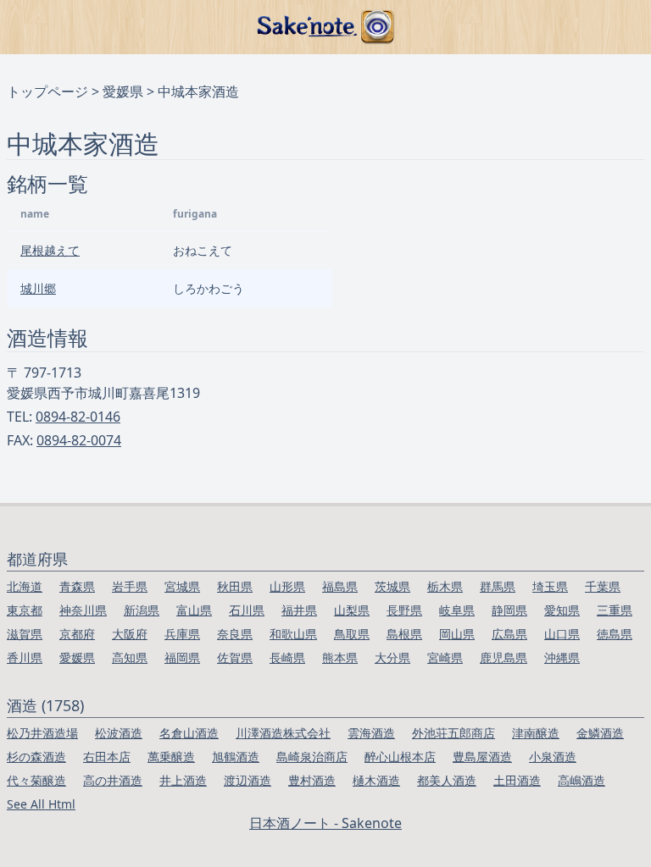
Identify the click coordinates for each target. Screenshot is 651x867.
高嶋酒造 (581, 780)
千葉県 (602, 586)
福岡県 (182, 657)
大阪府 (129, 634)
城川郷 (38, 288)
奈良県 (235, 634)
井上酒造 (183, 780)
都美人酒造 (446, 780)
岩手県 (129, 586)
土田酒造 (517, 780)
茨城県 (392, 586)
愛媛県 (123, 91)
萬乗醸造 (171, 756)
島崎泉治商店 (312, 756)
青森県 (77, 586)
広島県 (509, 634)
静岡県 (509, 610)
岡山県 (457, 634)
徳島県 (614, 634)
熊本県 (340, 657)
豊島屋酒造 (482, 756)
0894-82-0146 (78, 416)
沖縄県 (562, 657)
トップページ (47, 91)
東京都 (24, 610)
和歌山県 (293, 634)
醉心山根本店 (400, 756)
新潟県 (141, 610)
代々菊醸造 (36, 780)
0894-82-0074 (78, 440)
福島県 (340, 586)
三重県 (614, 610)
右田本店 (107, 756)
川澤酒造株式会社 (283, 733)
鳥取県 (352, 634)
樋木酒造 (376, 780)
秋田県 (235, 586)
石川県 (246, 610)
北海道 (24, 586)
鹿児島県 (503, 657)
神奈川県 (83, 610)
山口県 (562, 634)
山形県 (287, 586)
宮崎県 (445, 657)
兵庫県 (182, 634)
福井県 (299, 610)
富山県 (194, 610)
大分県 (392, 657)
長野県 (404, 610)
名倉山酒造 (189, 733)
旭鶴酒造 (235, 756)
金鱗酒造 (600, 733)
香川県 (24, 657)
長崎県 (287, 657)
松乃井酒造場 (42, 733)
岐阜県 (457, 610)
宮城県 (182, 586)
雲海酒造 (371, 733)
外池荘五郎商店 (453, 733)
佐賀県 (235, 657)
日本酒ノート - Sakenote (325, 823)
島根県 (404, 634)
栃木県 (445, 586)
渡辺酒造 (247, 780)
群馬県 (497, 586)
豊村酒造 (312, 780)
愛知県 (562, 610)
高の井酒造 (112, 780)
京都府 (77, 634)
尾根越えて (50, 250)
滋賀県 (24, 634)
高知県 (129, 657)
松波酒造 (118, 733)
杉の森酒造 (36, 756)
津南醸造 (535, 733)
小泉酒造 (552, 756)
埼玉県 (550, 586)
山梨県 (352, 610)
